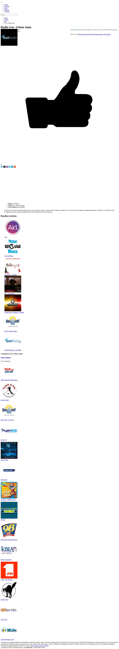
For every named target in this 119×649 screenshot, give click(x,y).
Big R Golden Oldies (10, 331)
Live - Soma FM (9, 293)
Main (6, 18)
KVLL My (4, 619)
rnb (5, 21)
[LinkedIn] (12, 167)
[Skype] (10, 167)
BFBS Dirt (4, 480)
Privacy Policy (39, 645)
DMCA (46, 645)
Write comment (6, 357)
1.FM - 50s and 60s (6, 579)
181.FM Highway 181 (7, 639)
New (5, 8)
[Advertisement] (22, 172)
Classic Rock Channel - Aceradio (14, 312)
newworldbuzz (8, 256)
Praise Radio (4, 460)
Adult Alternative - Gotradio (12, 350)
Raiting (6, 10)
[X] (4, 167)
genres (6, 20)
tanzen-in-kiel (5, 400)
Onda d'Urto (4, 599)
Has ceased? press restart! (85, 34)
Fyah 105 (3, 440)
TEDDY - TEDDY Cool (8, 500)
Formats (6, 6)
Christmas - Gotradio (10, 275)
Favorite (6, 11)
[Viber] (7, 167)
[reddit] (15, 167)
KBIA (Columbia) (6, 559)
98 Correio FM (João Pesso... (9, 540)
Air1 (5, 237)
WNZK (3, 520)
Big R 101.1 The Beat (7, 420)
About (32, 645)
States (6, 5)
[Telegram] (2, 167)
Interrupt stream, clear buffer (102, 34)
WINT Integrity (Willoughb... (9, 380)
